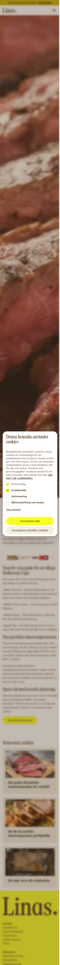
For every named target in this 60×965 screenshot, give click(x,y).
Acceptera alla (30, 521)
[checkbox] (7, 484)
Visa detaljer (13, 509)
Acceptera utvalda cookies (30, 530)
